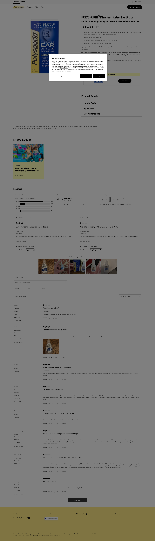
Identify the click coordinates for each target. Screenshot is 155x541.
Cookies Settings (58, 76)
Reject (86, 76)
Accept (99, 76)
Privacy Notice (64, 67)
